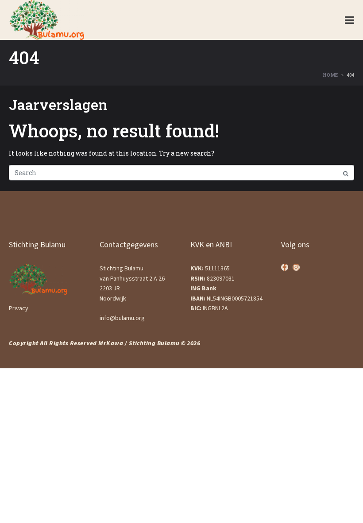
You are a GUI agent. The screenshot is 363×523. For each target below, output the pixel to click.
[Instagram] (296, 267)
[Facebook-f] (284, 267)
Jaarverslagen (58, 104)
